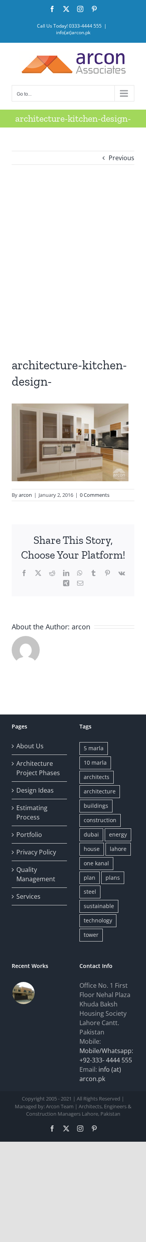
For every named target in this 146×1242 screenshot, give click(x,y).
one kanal (96, 863)
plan (89, 877)
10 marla (95, 762)
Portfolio (29, 834)
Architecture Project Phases (38, 768)
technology (98, 920)
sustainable (99, 906)
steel (90, 891)
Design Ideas (35, 790)
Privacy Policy (36, 852)
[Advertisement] (73, 261)
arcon (25, 494)
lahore (118, 848)
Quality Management (35, 874)
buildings (96, 805)
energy (118, 834)
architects (96, 777)
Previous (121, 158)
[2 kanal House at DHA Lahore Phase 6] (23, 993)
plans (113, 877)
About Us (30, 746)
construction (100, 820)
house (92, 848)
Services (28, 896)
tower (91, 934)
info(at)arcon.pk (73, 32)
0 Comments (94, 494)
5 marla (94, 748)
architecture (100, 791)
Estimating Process (31, 812)
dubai (91, 834)
